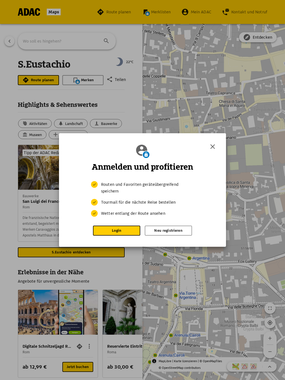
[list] (142, 199)
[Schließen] (212, 146)
